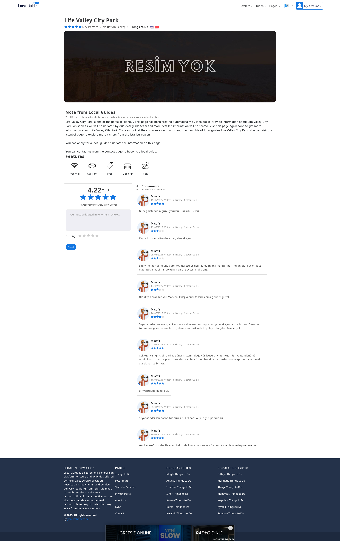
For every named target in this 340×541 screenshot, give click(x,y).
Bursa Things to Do (177, 506)
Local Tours (121, 480)
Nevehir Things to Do (179, 513)
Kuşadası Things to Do (231, 500)
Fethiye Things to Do (230, 474)
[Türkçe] (157, 27)
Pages (273, 6)
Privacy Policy (123, 493)
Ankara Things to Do (178, 500)
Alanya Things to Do (229, 487)
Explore (245, 6)
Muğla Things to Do (178, 474)
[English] (152, 27)
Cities (260, 6)
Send (71, 247)
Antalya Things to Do (178, 480)
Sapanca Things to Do (230, 513)
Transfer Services (125, 487)
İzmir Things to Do (177, 493)
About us (120, 500)
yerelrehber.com (77, 519)
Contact (119, 513)
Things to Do (139, 27)
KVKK (118, 506)
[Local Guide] (28, 5)
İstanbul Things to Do (179, 487)
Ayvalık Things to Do (230, 506)
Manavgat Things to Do (231, 493)
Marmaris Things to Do (231, 480)
